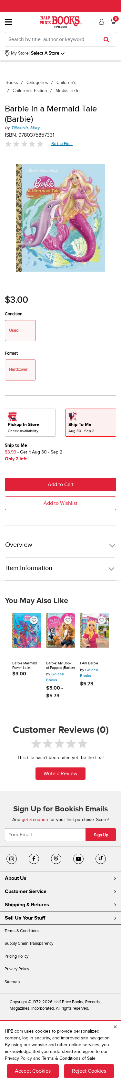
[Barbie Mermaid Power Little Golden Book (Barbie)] (26, 634)
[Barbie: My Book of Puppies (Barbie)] (60, 634)
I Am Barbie (89, 663)
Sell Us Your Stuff (25, 918)
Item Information (29, 568)
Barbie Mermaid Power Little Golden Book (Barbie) (24, 665)
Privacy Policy (17, 969)
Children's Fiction (30, 90)
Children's (66, 82)
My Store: (20, 53)
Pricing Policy (16, 956)
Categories (37, 82)
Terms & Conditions (22, 930)
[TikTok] (101, 859)
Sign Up (101, 835)
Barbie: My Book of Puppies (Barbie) (60, 665)
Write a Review (60, 773)
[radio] (30, 423)
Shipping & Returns (27, 904)
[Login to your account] (100, 22)
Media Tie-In (67, 90)
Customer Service (25, 891)
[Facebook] (34, 859)
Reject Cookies (89, 1071)
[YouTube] (78, 859)
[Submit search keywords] (108, 39)
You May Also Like (36, 600)
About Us (15, 878)
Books (11, 82)
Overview (18, 545)
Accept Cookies (33, 1071)
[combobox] (60, 39)
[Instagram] (11, 859)
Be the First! (62, 143)
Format (11, 353)
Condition (13, 314)
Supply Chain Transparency (29, 943)
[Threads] (56, 859)
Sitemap (12, 981)
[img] (24, 144)
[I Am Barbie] (94, 634)
